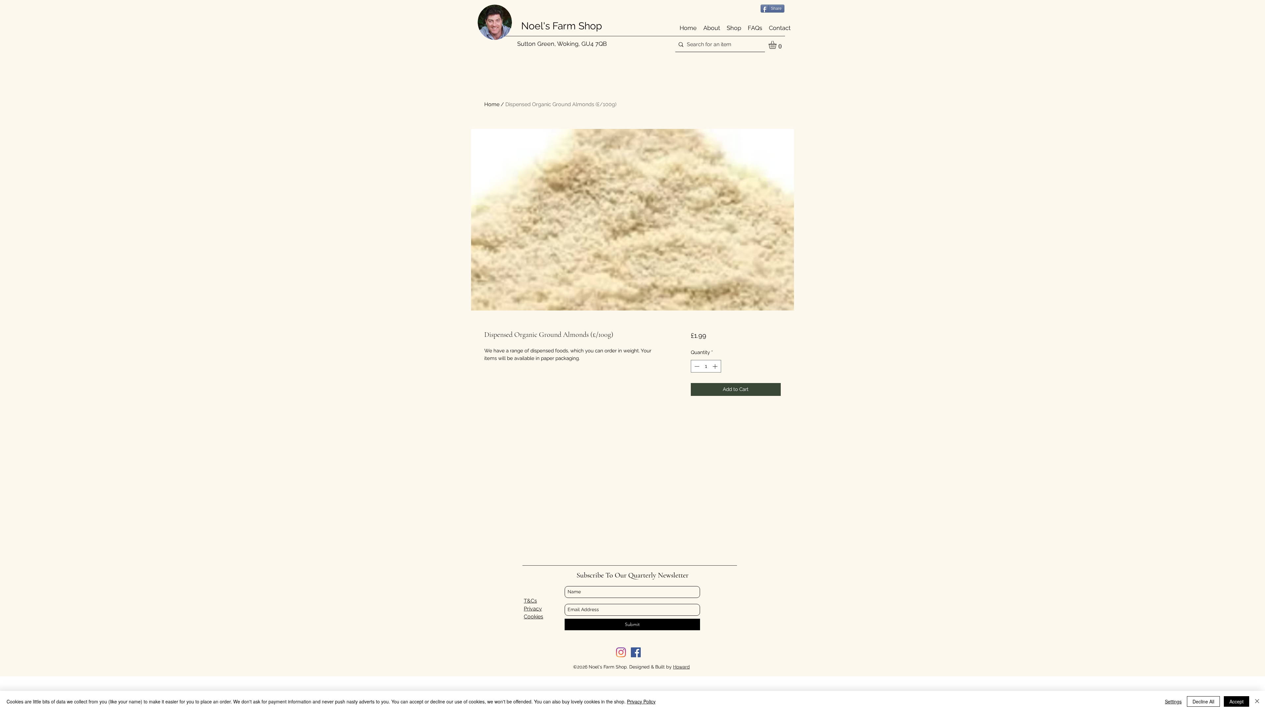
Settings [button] (1173, 701)
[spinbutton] (705, 366)
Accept (1236, 701)
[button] (777, 45)
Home (491, 104)
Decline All (1203, 701)
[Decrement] (696, 366)
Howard (681, 666)
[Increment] (715, 366)
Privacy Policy (641, 701)
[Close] (1257, 701)
